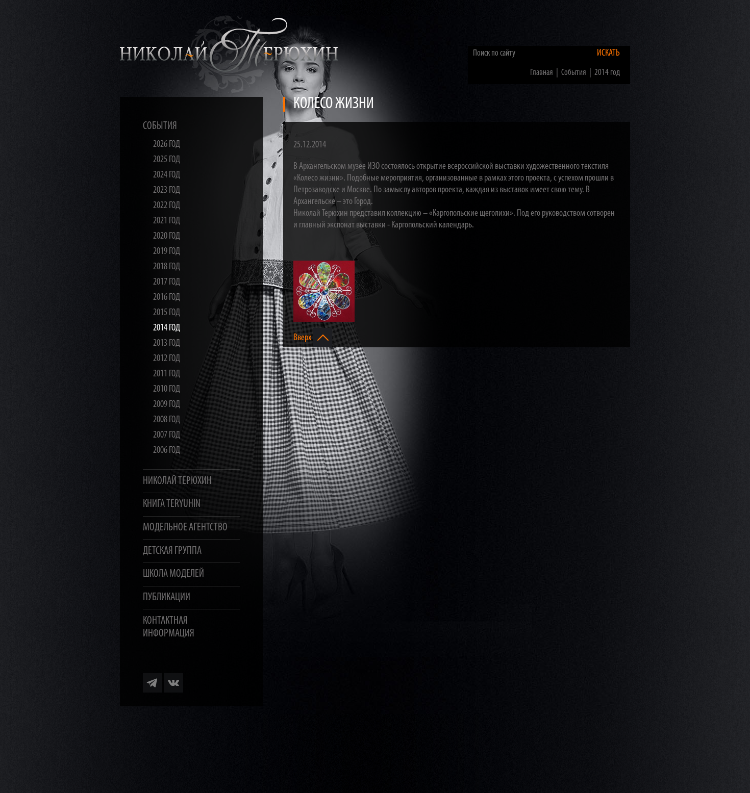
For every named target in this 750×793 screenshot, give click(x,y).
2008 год (166, 420)
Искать (608, 53)
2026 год (166, 144)
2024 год (166, 175)
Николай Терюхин (177, 481)
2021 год (166, 221)
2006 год (166, 450)
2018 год (166, 267)
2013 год (166, 343)
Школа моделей (173, 574)
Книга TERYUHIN (172, 504)
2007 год (166, 435)
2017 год (166, 282)
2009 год (166, 405)
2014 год (166, 328)
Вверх (303, 337)
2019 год (166, 252)
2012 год (166, 359)
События (160, 126)
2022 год (166, 206)
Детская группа (172, 551)
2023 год (166, 190)
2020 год (166, 236)
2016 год (166, 297)
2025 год (166, 160)
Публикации (166, 597)
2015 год (166, 313)
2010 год (166, 389)
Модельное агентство (185, 527)
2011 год (166, 374)
